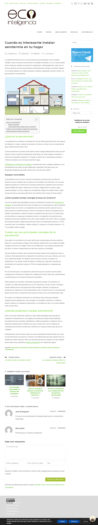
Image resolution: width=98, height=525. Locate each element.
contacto (42, 3)
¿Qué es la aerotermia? (13, 122)
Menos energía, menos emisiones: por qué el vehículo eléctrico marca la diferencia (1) (81, 73)
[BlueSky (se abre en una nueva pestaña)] (88, 3)
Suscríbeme (79, 131)
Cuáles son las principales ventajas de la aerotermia (22, 129)
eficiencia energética (34, 347)
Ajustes (85, 521)
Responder (61, 411)
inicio (6, 3)
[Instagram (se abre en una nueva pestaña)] (81, 3)
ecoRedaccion (12, 53)
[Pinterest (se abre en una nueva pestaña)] (78, 3)
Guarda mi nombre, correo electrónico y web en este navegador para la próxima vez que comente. (35, 472)
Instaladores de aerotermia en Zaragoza (18, 164)
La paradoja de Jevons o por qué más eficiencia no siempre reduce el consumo (81, 81)
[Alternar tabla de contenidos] (35, 119)
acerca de (22, 3)
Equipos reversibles (13, 124)
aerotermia (15, 347)
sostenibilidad (9, 349)
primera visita (13, 3)
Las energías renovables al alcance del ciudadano (14, 390)
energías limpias (47, 347)
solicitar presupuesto (33, 342)
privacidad (57, 3)
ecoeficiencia (23, 347)
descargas (49, 3)
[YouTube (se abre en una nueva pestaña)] (85, 3)
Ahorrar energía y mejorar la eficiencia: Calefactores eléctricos (35, 392)
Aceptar (62, 521)
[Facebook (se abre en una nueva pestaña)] (75, 3)
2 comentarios (49, 53)
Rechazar (74, 521)
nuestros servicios (32, 3)
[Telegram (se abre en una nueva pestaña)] (91, 3)
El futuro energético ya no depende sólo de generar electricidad (56, 392)
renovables (55, 347)
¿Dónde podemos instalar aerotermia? (17, 131)
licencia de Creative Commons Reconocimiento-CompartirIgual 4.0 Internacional (13, 508)
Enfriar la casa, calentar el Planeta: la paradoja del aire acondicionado (82, 89)
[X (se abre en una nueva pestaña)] (72, 3)
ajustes (9, 523)
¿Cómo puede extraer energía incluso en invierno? (22, 126)
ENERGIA (36, 53)
